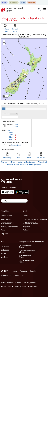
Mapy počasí (6, 219)
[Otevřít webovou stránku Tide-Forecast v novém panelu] (23, 2)
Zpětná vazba (19, 275)
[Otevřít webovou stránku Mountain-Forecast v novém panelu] (14, 2)
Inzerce (14, 271)
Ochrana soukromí (20, 286)
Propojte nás (6, 275)
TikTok (3, 253)
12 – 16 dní (10, 139)
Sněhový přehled (7, 223)
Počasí (29, 157)
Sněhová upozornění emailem (35, 219)
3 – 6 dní (10, 132)
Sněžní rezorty (6, 215)
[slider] (3, 108)
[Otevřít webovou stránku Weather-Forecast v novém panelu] (31, 2)
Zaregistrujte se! (16, 145)
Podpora (23, 271)
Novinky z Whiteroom (9, 226)
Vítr (18, 157)
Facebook (5, 246)
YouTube (4, 257)
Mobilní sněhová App (31, 223)
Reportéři (26, 226)
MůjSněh (4, 233)
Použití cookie (32, 286)
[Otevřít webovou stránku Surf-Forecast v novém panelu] (4, 2)
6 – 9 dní (10, 134)
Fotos (3, 230)
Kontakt (32, 271)
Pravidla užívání (6, 286)
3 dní (16, 124)
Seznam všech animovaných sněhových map (18, 162)
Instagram (5, 250)
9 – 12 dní (10, 137)
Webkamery (7, 157)
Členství (26, 215)
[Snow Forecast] (11, 9)
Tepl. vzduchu (40, 157)
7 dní (16, 126)
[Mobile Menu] (45, 9)
